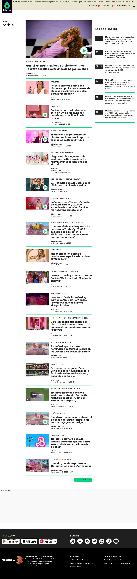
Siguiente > (84, 480)
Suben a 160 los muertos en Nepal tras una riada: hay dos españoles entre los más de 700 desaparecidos (120, 69)
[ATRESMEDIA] (11, 561)
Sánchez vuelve (26, 2)
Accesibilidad (75, 567)
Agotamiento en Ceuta (58, 2)
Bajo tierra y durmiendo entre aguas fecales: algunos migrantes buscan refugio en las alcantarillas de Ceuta (120, 54)
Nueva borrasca (122, 2)
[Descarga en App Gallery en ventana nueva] (48, 543)
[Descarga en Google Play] (11, 543)
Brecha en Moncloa (41, 2)
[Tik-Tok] (109, 543)
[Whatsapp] (87, 543)
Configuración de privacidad (81, 563)
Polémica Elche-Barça (107, 2)
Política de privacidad (112, 556)
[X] (73, 543)
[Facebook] (80, 543)
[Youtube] (116, 543)
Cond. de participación (113, 560)
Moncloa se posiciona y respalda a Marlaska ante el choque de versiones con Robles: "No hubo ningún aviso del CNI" (119, 40)
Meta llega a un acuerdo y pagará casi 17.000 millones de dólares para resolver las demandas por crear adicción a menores (120, 114)
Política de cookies (77, 560)
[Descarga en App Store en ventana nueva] (29, 543)
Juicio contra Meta (90, 2)
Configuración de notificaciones (117, 563)
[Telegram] (94, 543)
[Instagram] (101, 543)
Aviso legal (74, 556)
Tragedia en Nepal (75, 2)
